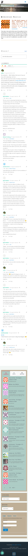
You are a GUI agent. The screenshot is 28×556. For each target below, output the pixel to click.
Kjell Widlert (11, 138)
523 (10, 487)
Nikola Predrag (12, 168)
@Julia (2, 335)
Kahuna (13, 544)
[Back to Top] (14, 553)
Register (9, 516)
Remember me (7, 527)
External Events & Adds (9, 8)
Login (25, 51)
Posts (14, 374)
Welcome (22, 374)
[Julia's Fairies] (2, 1)
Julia (2, 73)
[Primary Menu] (25, 2)
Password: (5, 523)
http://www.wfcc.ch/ (21, 80)
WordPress (19, 544)
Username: (5, 520)
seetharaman (12, 182)
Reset (14, 516)
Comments (6, 374)
